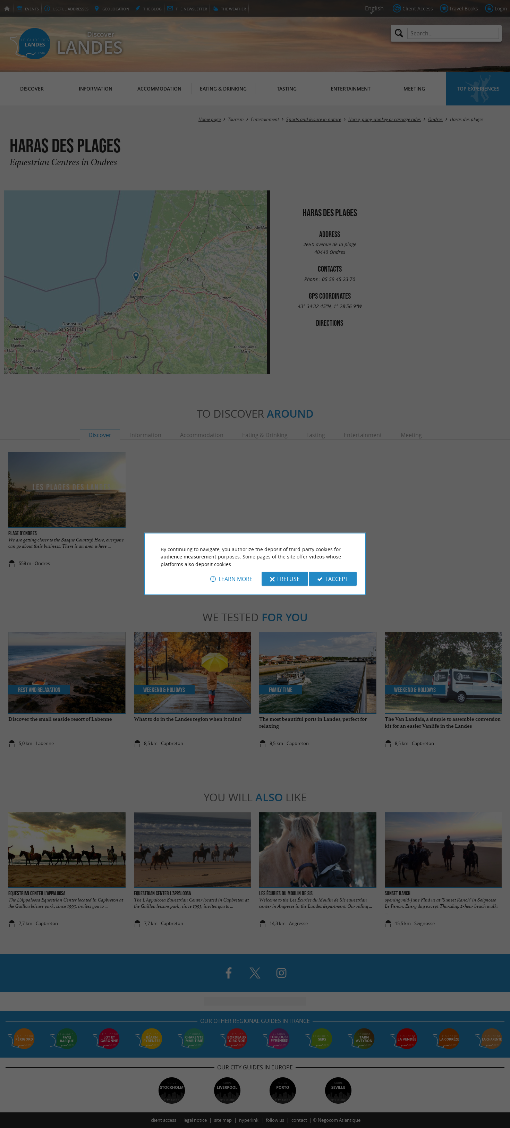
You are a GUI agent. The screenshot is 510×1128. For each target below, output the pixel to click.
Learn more (236, 579)
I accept (336, 579)
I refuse (288, 579)
